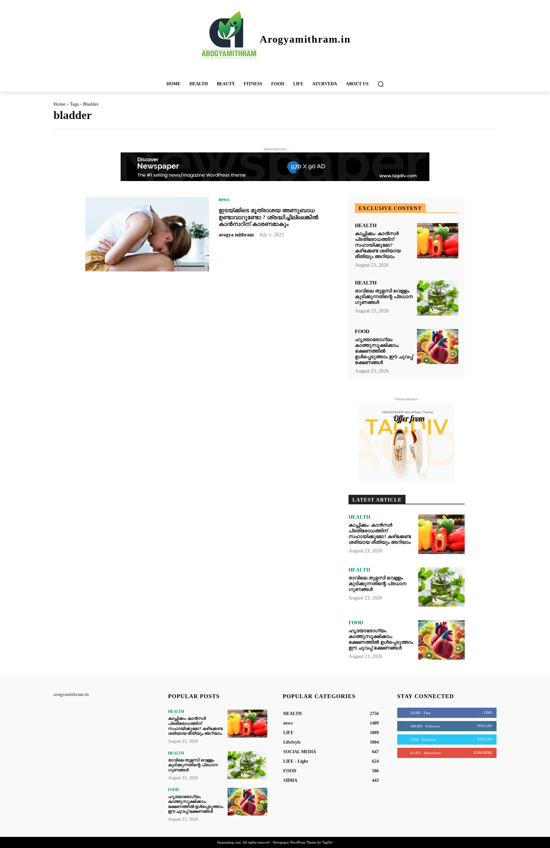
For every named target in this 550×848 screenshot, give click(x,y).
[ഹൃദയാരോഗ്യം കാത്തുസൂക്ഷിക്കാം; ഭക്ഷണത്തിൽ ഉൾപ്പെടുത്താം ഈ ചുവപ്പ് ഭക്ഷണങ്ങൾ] (437, 346)
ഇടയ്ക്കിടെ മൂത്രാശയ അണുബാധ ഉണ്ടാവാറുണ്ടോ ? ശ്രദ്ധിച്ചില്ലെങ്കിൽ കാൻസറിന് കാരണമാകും (268, 217)
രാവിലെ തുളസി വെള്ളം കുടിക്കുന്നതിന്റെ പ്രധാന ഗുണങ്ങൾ (384, 296)
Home (59, 104)
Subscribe (482, 752)
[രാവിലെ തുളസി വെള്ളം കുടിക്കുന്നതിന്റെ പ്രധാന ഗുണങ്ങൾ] (437, 298)
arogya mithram (236, 234)
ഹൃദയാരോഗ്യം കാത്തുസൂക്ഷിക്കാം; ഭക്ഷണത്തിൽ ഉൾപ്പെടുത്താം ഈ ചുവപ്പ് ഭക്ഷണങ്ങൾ (384, 351)
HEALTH (366, 225)
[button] (380, 84)
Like (488, 712)
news (224, 199)
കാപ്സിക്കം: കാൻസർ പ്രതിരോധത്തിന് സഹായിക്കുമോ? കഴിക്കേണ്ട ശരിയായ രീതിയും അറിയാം (378, 245)
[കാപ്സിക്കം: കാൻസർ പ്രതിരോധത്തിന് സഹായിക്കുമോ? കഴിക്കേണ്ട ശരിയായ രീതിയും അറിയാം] (437, 240)
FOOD (362, 331)
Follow (484, 726)
